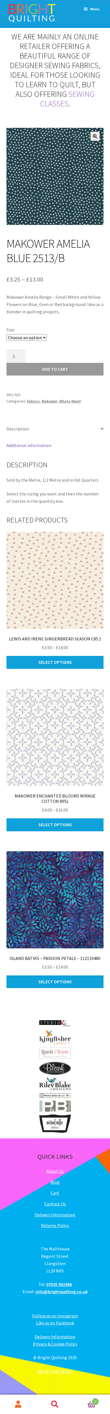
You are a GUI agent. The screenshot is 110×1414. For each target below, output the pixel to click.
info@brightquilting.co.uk (62, 1291)
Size (10, 329)
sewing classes (67, 99)
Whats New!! (70, 401)
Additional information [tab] (28, 445)
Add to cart (55, 369)
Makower (49, 401)
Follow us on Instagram (55, 1316)
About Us (55, 1171)
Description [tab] (17, 429)
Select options (55, 662)
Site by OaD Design (55, 1371)
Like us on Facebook (55, 1323)
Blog (55, 1182)
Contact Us (55, 1204)
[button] (95, 136)
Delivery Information (55, 1215)
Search (55, 1404)
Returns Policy (55, 1225)
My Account (18, 1404)
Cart (55, 1193)
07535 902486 (59, 1284)
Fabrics (33, 401)
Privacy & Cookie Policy (55, 1344)
